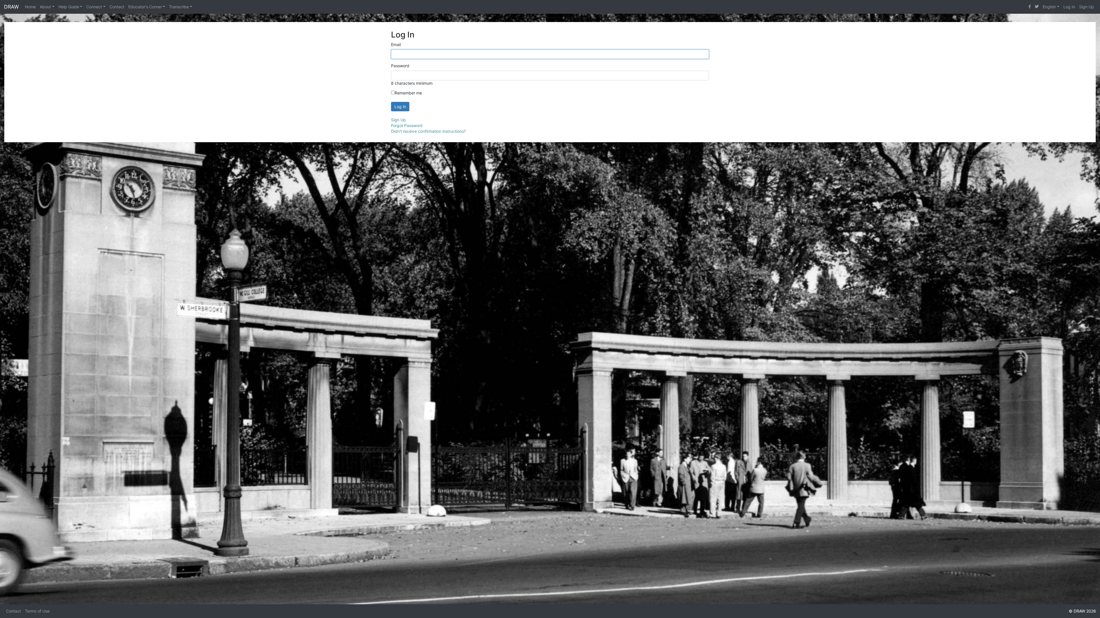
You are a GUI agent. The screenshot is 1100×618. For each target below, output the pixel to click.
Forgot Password (407, 125)
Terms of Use (37, 611)
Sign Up (1086, 6)
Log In (1069, 6)
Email (396, 44)
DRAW (11, 7)
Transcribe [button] (179, 6)
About (45, 6)
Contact (116, 6)
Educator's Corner (145, 6)
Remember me (408, 92)
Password (400, 65)
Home (30, 6)
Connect (94, 6)
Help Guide (68, 6)
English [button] (1049, 6)
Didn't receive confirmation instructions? (428, 131)
